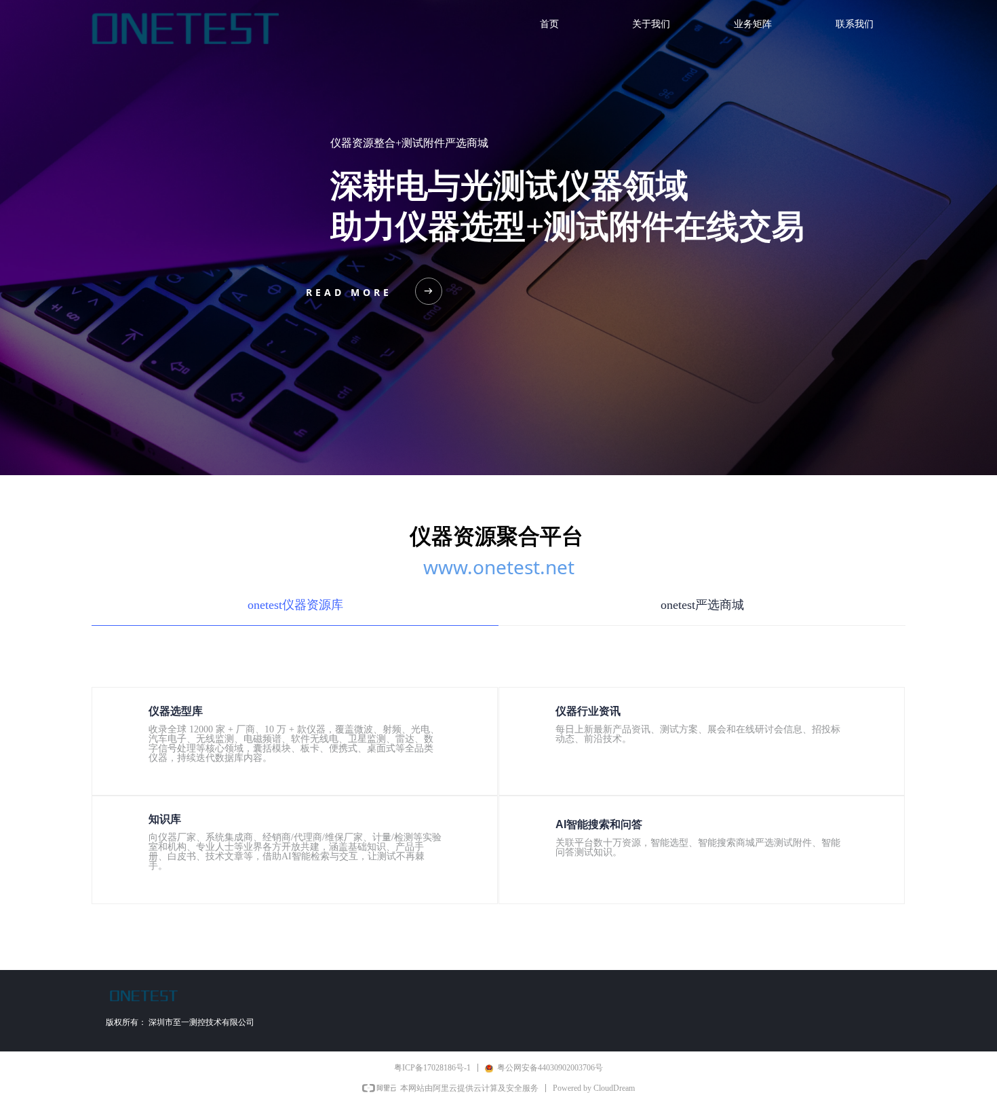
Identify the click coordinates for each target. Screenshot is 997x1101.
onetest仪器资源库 (295, 605)
